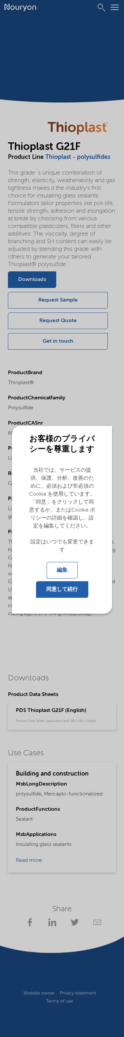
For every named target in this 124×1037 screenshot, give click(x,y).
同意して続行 (62, 589)
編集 (62, 570)
